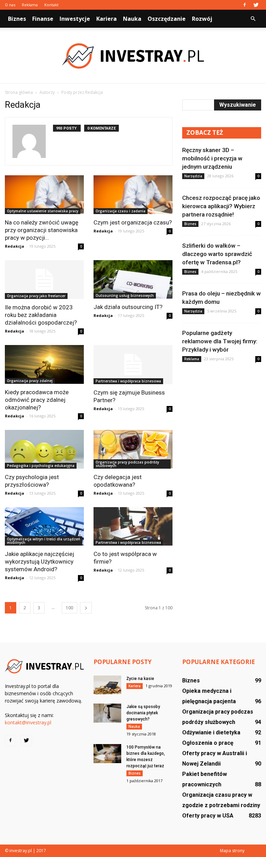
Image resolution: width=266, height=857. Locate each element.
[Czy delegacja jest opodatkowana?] (133, 449)
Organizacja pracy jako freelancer (36, 295)
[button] (253, 18)
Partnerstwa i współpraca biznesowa (128, 381)
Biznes (17, 19)
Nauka (132, 19)
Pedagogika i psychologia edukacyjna (40, 465)
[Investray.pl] (133, 56)
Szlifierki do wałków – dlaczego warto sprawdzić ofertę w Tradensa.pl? (217, 254)
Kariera (106, 19)
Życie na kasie (140, 678)
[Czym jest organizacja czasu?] (133, 194)
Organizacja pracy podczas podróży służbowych (127, 464)
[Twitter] (256, 5)
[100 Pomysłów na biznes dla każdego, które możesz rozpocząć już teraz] (107, 753)
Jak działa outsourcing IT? (128, 306)
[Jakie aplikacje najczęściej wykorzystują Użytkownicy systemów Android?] (44, 526)
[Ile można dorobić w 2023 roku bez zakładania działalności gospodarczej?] (44, 279)
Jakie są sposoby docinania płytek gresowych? (143, 713)
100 (69, 608)
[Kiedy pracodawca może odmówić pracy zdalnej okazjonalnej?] (44, 364)
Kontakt (51, 4)
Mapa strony (232, 851)
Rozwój (202, 19)
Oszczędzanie (167, 19)
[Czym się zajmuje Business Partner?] (133, 364)
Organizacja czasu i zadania (120, 211)
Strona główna (19, 92)
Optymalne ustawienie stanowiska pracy (42, 211)
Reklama (30, 4)
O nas (10, 4)
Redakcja (14, 246)
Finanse (42, 19)
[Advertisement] (221, 413)
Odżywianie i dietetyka (211, 732)
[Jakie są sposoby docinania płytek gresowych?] (107, 713)
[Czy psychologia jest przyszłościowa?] (44, 449)
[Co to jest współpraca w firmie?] (133, 526)
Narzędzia (193, 176)
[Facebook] (244, 5)
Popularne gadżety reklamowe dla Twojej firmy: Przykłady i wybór (219, 341)
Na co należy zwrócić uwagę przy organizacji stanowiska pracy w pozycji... (41, 230)
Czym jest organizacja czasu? (133, 222)
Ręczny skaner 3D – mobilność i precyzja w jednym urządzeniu (212, 158)
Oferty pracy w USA (207, 815)
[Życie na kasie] (107, 685)
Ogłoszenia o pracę (207, 743)
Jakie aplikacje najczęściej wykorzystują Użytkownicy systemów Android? (39, 561)
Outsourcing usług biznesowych (125, 295)
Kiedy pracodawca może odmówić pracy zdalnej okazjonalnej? (37, 400)
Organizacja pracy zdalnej (30, 380)
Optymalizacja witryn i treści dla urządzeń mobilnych (43, 541)
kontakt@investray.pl (28, 722)
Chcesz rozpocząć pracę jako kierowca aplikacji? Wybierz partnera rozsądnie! (221, 206)
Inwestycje (75, 19)
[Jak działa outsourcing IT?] (133, 279)
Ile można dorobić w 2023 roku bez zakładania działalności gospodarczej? (41, 315)
